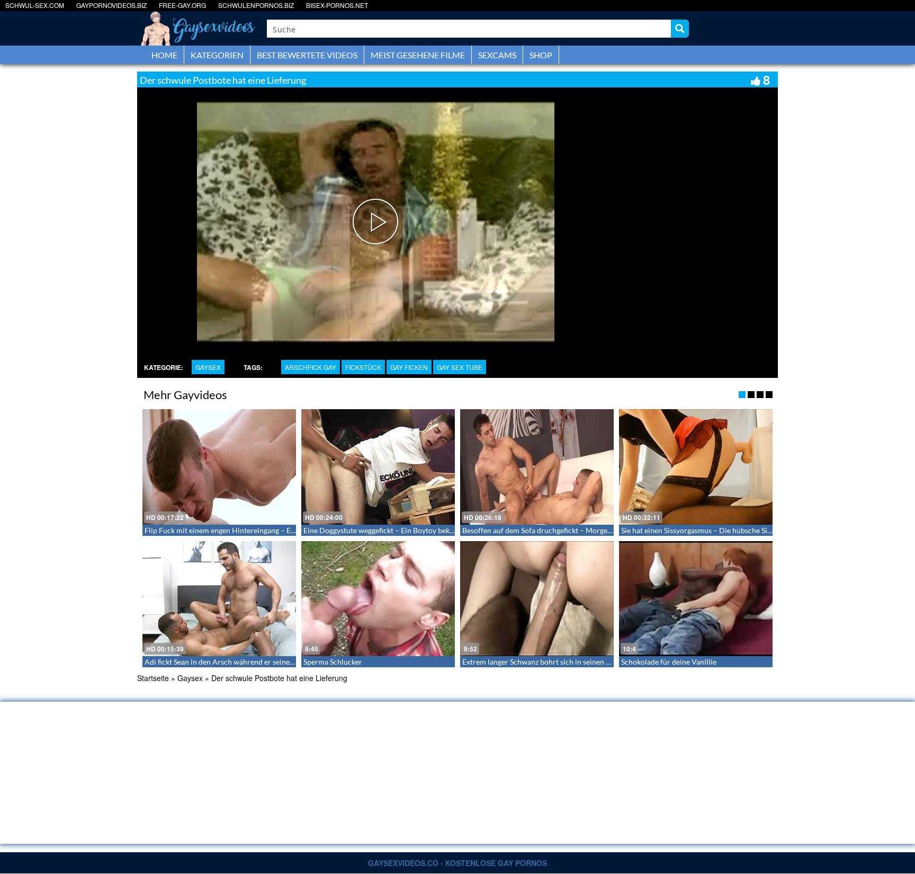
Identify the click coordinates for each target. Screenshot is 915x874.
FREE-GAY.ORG (182, 5)
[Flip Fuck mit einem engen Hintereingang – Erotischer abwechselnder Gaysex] (219, 467)
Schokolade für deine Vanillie (668, 661)
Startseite (153, 678)
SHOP (541, 55)
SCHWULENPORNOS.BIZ (256, 5)
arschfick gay (310, 367)
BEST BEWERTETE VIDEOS (307, 55)
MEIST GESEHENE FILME (418, 55)
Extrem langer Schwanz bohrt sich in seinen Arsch (543, 661)
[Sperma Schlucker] (378, 599)
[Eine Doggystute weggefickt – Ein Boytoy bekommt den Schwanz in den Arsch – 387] (378, 467)
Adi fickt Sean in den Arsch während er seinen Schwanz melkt (244, 661)
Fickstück (363, 367)
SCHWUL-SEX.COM (34, 5)
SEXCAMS (497, 55)
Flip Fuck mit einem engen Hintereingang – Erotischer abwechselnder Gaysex (271, 530)
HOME (164, 55)
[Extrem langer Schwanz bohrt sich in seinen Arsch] (537, 599)
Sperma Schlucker (332, 661)
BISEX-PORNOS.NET (337, 5)
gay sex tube (459, 367)
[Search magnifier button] (680, 29)
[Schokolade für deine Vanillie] (696, 599)
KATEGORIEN (217, 55)
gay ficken (409, 367)
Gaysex (208, 367)
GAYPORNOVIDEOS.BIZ (111, 5)
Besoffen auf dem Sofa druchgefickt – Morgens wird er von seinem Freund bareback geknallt (613, 530)
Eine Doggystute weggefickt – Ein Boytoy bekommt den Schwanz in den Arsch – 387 (439, 530)
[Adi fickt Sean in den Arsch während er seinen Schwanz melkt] (219, 599)
